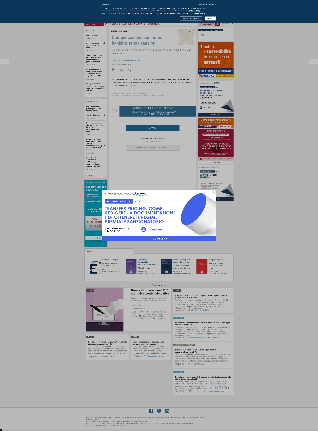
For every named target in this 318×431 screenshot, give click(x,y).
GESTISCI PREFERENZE (191, 18)
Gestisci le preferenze (196, 13)
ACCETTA (210, 18)
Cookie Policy (194, 11)
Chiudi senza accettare (207, 4)
